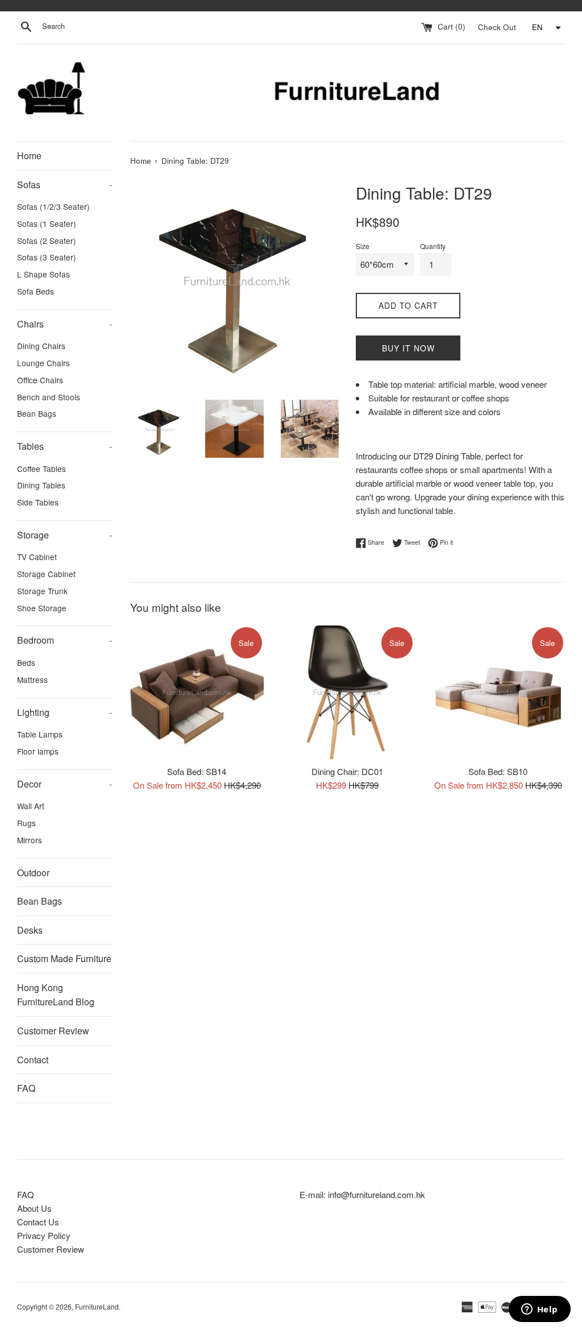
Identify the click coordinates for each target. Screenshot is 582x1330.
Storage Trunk (42, 590)
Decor (64, 783)
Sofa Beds (35, 291)
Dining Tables (41, 485)
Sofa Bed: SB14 (196, 771)
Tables (64, 446)
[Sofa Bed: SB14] (197, 692)
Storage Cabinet (46, 573)
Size (362, 246)
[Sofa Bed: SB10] (498, 692)
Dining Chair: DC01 (347, 771)
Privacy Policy (43, 1235)
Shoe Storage (41, 608)
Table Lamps (40, 734)
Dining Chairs (41, 345)
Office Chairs (40, 380)
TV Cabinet (37, 556)
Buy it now (408, 348)
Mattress (32, 679)
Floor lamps (38, 751)
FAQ (26, 1088)
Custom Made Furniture (64, 958)
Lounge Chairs (43, 362)
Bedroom (64, 640)
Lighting (64, 712)
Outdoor (33, 872)
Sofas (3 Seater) (46, 257)
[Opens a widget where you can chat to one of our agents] (539, 1310)
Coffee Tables (41, 468)
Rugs (26, 822)
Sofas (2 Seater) (46, 240)
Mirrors (29, 840)
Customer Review (53, 1030)
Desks (30, 930)
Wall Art (30, 805)
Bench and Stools (48, 397)
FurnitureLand (97, 1306)
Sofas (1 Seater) (46, 223)
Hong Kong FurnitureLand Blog (55, 995)
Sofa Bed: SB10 (497, 771)
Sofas (64, 184)
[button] (545, 28)
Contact (32, 1059)
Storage (64, 534)
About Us (34, 1208)
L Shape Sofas (43, 274)
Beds (26, 662)
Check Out (498, 26)
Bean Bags (36, 413)
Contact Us (38, 1222)
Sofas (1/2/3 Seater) (53, 206)
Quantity (433, 246)
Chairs (64, 323)
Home (29, 155)
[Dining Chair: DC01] (347, 692)
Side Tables (38, 502)
